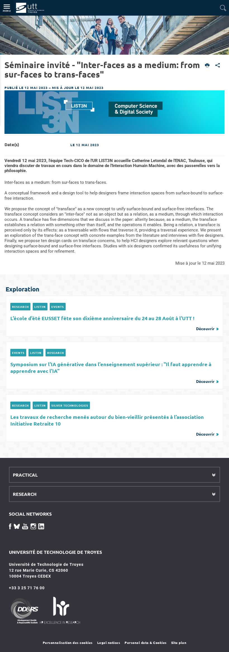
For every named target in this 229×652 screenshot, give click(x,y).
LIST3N (40, 307)
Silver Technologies (69, 405)
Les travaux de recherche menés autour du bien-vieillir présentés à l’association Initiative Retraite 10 (112, 425)
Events (57, 307)
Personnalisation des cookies (68, 642)
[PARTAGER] (217, 65)
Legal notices (108, 642)
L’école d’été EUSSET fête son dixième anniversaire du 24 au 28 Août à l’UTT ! (112, 323)
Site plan (179, 642)
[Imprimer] (207, 65)
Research (20, 307)
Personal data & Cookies (146, 642)
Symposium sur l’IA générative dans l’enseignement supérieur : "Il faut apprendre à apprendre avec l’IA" (112, 372)
